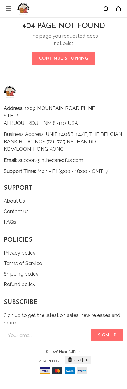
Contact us (16, 211)
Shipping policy (21, 274)
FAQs (10, 222)
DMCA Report (48, 361)
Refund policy (19, 284)
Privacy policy (19, 253)
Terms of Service (23, 263)
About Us (14, 201)
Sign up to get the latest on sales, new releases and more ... (62, 319)
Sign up (107, 335)
